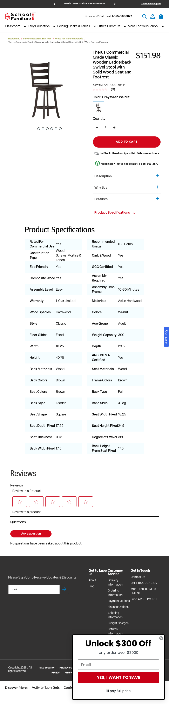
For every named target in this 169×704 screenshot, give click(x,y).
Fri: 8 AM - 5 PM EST (144, 599)
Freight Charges (118, 623)
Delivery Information (115, 582)
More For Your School (143, 26)
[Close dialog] (161, 638)
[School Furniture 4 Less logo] (20, 16)
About (92, 580)
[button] (45, 87)
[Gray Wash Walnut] (98, 107)
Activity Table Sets (46, 687)
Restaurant (14, 39)
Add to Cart (126, 141)
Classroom (12, 26)
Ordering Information (115, 593)
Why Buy (100, 187)
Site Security (47, 668)
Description (103, 176)
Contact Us (138, 577)
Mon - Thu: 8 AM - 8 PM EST (143, 591)
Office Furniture (108, 26)
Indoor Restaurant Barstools (37, 39)
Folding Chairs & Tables (73, 26)
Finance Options (118, 607)
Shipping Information (115, 615)
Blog (91, 586)
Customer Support (151, 4)
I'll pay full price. (118, 691)
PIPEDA (56, 673)
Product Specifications (112, 212)
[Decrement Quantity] (97, 127)
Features (101, 199)
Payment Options (119, 601)
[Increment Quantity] (114, 127)
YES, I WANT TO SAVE (118, 677)
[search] (144, 16)
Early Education (39, 26)
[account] (152, 16)
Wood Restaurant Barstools (69, 39)
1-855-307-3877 (122, 16)
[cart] (161, 18)
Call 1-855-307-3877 (144, 583)
